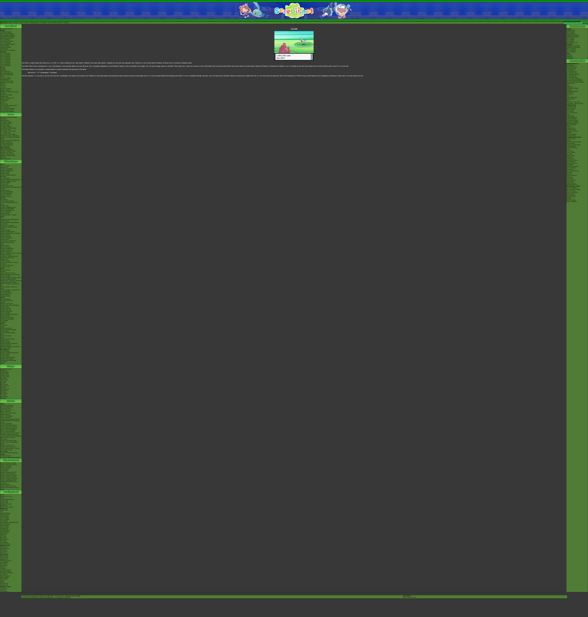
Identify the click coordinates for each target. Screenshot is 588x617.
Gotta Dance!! (4, 471)
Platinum (3, 271)
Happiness (569, 86)
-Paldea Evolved (5, 514)
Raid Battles (3, 505)
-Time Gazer (3, 579)
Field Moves (570, 151)
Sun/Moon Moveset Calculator (575, 82)
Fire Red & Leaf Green (6, 300)
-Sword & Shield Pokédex (7, 44)
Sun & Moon (4, 199)
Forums (15, 22)
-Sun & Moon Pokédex (6, 41)
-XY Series (3, 536)
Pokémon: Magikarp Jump (8, 207)
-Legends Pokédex (5, 47)
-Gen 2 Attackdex (5, 55)
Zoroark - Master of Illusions (8, 428)
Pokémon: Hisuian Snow (7, 154)
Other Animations (5, 158)
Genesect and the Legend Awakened (10, 436)
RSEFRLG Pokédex (573, 35)
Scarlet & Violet (4, 166)
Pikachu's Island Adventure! (8, 475)
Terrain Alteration (571, 175)
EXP (567, 85)
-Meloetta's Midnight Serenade (9, 434)
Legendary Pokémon (572, 122)
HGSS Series (4, 390)
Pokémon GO (4, 167)
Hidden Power (570, 83)
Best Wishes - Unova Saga (8, 131)
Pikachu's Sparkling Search (8, 480)
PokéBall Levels (571, 129)
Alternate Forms (571, 106)
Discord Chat (4, 104)
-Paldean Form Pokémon (7, 111)
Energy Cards (4, 502)
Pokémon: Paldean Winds (7, 155)
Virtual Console (4, 356)
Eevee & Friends (5, 484)
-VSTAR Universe (5, 570)
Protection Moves (571, 163)
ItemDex (2, 67)
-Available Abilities (572, 120)
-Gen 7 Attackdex (5, 62)
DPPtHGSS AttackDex (573, 47)
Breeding (569, 90)
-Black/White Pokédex (6, 38)
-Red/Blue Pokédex (5, 32)
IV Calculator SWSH (572, 74)
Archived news (8, 29)
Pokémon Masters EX (6, 170)
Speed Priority (570, 99)
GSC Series (3, 381)
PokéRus (569, 132)
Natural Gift (570, 158)
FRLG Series (4, 384)
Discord (26, 22)
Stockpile (569, 172)
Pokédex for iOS (5, 267)
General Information (6, 369)
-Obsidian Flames (5, 513)
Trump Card (569, 178)
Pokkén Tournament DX (7, 210)
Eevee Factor (570, 111)
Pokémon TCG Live (6, 196)
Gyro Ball (569, 154)
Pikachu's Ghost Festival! (7, 474)
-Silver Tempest (4, 519)
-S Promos (3, 590)
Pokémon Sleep (4, 173)
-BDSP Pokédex (4, 46)
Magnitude (569, 157)
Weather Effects (571, 183)
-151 (1, 511)
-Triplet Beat (4, 565)
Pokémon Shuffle (5, 230)
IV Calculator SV (571, 76)
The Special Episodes (6, 143)
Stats (567, 96)
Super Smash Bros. (5, 348)
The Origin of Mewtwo (7, 405)
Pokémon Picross (5, 235)
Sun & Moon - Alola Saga (7, 134)
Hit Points (569, 94)
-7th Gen (2, 87)
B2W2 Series (4, 393)
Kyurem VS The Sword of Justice (10, 433)
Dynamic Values (571, 68)
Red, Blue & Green (5, 336)
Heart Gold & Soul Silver (7, 273)
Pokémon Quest (4, 213)
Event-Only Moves (572, 148)
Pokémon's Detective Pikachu (9, 453)
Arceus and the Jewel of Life (8, 427)
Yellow (2, 337)
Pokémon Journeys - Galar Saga (9, 135)
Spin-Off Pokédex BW (6, 75)
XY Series (3, 395)
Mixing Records (571, 195)
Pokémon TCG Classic (6, 507)
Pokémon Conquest (6, 254)
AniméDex (3, 119)
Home (10, 22)
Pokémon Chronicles (6, 142)
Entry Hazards (570, 143)
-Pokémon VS (4, 585)
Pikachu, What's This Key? (8, 486)
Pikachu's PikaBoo (5, 467)
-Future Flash (4, 556)
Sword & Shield (4, 178)
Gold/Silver (3, 325)
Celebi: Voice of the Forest (8, 413)
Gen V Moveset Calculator (574, 79)
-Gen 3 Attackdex (5, 56)
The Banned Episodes (6, 145)
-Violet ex (3, 568)
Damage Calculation (572, 91)
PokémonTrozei (4, 316)
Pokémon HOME (5, 182)
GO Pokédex (43, 22)
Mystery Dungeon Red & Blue (9, 314)
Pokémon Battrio (5, 294)
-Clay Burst (3, 563)
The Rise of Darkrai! (6, 424)
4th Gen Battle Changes (573, 189)
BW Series (3, 392)
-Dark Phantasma (5, 576)
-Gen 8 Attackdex (5, 64)
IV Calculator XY (571, 71)
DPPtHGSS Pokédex (573, 36)
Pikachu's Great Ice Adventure (9, 478)
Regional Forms (571, 108)
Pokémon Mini (4, 331)
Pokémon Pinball (5, 342)
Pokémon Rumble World (7, 231)
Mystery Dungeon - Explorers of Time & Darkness (9, 290)
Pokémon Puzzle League (7, 339)
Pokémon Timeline (5, 88)
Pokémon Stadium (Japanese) (8, 343)
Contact (21, 22)
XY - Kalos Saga (5, 132)
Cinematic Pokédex (5, 78)
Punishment (569, 165)
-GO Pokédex (4, 49)
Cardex (2, 76)
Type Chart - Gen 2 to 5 (573, 102)
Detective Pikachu (5, 212)
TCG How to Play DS (6, 265)
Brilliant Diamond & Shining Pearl (10, 179)
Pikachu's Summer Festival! (8, 472)
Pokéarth (66, 22)
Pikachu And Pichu (5, 466)
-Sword (2, 580)
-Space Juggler (4, 577)
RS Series (3, 383)
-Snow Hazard (4, 562)
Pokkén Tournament (6, 238)
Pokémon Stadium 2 (6, 328)
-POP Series (3, 553)
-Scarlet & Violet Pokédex (7, 50)
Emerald (2, 302)
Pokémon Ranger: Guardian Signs (10, 274)
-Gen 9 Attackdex (5, 65)
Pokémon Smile (4, 190)
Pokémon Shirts (4, 99)
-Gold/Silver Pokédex (6, 33)
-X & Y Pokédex (5, 39)
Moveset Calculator (572, 77)
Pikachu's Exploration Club (8, 477)
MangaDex (3, 370)
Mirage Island (570, 194)
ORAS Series (4, 396)
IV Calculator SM (571, 73)
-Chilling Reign (4, 531)
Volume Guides (4, 376)
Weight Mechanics (571, 184)
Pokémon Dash (4, 307)
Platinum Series (4, 389)
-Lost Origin (4, 521)
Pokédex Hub (34, 22)
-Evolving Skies (5, 530)
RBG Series (3, 378)
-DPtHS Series (4, 539)
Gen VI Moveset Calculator (574, 80)
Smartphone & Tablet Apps (8, 360)
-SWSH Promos (4, 548)
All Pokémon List (572, 42)
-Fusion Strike (4, 527)
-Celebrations (4, 528)
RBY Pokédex (571, 32)
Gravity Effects (570, 152)
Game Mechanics (5, 79)
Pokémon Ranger (5, 313)
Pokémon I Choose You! (7, 445)
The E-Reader (4, 320)
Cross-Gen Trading (572, 192)
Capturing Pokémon (572, 88)
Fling (568, 149)
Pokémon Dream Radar (6, 248)
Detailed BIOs (4, 373)
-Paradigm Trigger (5, 571)
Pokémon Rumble (5, 276)
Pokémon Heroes (5, 414)
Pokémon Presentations (7, 98)
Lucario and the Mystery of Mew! (10, 419)
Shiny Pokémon (4, 146)
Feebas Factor (570, 116)
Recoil (568, 100)
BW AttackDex (571, 49)
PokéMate (3, 322)
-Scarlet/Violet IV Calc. (7, 81)
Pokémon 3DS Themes (6, 359)
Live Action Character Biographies (10, 457)
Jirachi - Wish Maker (6, 416)
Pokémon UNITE (5, 172)
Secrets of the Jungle (6, 450)
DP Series (3, 387)
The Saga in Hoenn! (6, 126)
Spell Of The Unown (6, 410)
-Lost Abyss (4, 574)
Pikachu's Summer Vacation (8, 463)
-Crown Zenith (4, 518)
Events (568, 114)
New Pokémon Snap (6, 193)
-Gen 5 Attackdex (5, 59)
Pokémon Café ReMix (6, 169)
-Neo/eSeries (4, 542)
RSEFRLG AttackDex (573, 46)
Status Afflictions (571, 97)
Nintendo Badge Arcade (7, 242)
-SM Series (3, 534)
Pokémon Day (4, 96)
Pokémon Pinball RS (6, 311)
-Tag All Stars (4, 583)
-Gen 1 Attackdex (5, 53)
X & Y (2, 218)
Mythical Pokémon (572, 123)
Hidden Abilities (571, 119)
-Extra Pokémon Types (6, 499)
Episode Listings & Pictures (8, 117)
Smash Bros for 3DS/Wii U (8, 241)
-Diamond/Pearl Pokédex (7, 36)
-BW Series (3, 537)
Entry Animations (571, 112)
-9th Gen (2, 84)
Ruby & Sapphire (5, 299)
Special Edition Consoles (7, 357)
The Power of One (5, 408)
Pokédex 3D (3, 259)
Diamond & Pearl (5, 270)
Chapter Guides (4, 375)
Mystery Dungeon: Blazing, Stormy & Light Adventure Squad (10, 278)
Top (414, 597)
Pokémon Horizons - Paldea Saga (9, 140)
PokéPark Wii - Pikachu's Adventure (11, 280)
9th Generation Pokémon (7, 108)
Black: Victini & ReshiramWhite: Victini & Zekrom (8, 430)
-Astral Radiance (5, 524)
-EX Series (3, 541)
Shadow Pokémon (571, 134)
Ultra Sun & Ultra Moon (7, 201)
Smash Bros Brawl (5, 296)
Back (404, 597)
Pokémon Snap (4, 340)
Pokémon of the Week (6, 82)
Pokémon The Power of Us (8, 446)
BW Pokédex (571, 38)
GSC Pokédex (571, 33)
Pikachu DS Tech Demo (7, 317)
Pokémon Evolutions (6, 152)
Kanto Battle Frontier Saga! (8, 128)
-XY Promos (4, 551)
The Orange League (6, 123)
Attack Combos (571, 139)
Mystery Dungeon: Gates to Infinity (10, 253)
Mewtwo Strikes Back (6, 407)
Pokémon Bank (4, 221)
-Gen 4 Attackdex (5, 58)
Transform (569, 177)
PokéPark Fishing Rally (7, 319)
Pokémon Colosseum (6, 303)
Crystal (2, 326)
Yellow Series (4, 380)
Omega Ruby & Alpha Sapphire (9, 219)
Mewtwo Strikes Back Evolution (9, 448)
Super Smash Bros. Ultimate (8, 215)
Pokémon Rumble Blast (7, 257)
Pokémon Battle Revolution (8, 282)
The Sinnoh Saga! (5, 129)
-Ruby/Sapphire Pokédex (7, 35)
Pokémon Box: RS (5, 310)
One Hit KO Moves (572, 160)
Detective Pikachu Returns (8, 175)
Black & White (4, 245)
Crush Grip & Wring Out (573, 142)
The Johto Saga (4, 125)
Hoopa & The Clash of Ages (8, 440)
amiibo (2, 363)
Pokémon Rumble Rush (7, 208)
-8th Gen (2, 85)
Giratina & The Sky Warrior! (8, 425)
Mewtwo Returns (5, 411)
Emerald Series (4, 386)
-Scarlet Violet (4, 516)
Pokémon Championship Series (9, 91)
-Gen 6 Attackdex (5, 61)
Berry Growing (570, 191)
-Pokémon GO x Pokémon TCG (9, 522)
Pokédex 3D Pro (5, 261)
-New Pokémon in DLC (7, 110)
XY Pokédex (570, 39)
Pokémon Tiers (570, 197)
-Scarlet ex (3, 567)
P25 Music (3, 93)
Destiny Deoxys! (5, 417)
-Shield (2, 582)
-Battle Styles (4, 533)
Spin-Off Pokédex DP (6, 73)
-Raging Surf (4, 559)
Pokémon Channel (5, 308)
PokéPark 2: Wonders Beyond (9, 256)
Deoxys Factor (570, 109)
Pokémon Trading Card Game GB (10, 346)
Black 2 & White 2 (5, 247)
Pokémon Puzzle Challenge (8, 329)
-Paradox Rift (4, 510)
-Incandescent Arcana (6, 573)
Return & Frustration (572, 166)
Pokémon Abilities (572, 131)
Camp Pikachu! (4, 469)
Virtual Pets (3, 362)
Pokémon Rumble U (6, 251)
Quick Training (571, 200)
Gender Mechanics (571, 117)
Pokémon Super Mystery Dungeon (10, 233)
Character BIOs (4, 372)
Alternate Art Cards (6, 504)
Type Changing (570, 180)
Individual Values (571, 67)
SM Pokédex (570, 41)
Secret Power (570, 169)
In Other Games (4, 354)
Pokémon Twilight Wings (7, 151)
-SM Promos (3, 550)
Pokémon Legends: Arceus (8, 181)
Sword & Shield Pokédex (55, 22)
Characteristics (570, 128)
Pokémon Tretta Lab (6, 250)
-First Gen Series (5, 544)
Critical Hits (570, 93)
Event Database (4, 107)
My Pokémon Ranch (6, 293)
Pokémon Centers (5, 90)
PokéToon (3, 157)
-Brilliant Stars (4, 525)
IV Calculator (570, 70)
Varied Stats (569, 181)
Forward (409, 597)
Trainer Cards (4, 501)
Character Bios (4, 120)
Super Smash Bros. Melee (7, 333)
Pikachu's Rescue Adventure (8, 464)
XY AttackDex (571, 50)
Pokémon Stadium (5, 345)
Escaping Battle (571, 146)
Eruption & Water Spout (573, 145)
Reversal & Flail (571, 168)
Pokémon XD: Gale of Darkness (9, 305)
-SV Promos (3, 547)
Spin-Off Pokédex (5, 72)
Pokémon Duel (4, 239)
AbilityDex (570, 58)
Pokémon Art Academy (7, 225)
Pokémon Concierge (6, 95)
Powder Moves (570, 161)
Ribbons (568, 198)
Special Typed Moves (572, 171)
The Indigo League (5, 122)
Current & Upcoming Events (8, 105)
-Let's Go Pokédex (5, 42)
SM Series (3, 398)
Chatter (568, 140)
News (2, 29)
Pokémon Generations (6, 149)
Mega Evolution (571, 125)
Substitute (569, 174)
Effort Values (570, 65)
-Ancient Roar (4, 557)
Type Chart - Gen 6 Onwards (574, 103)
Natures (568, 126)
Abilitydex (3, 70)
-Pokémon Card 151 (6, 560)
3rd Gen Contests (571, 188)
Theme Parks (4, 101)
